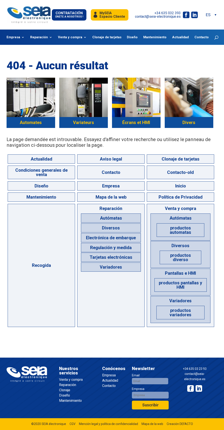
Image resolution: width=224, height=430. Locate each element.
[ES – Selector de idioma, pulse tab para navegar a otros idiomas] (210, 14)
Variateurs (83, 122)
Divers (188, 122)
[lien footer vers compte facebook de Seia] (190, 388)
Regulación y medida (111, 247)
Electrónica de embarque (111, 237)
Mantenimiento (154, 37)
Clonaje (64, 390)
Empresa (13, 37)
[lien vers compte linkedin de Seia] (194, 15)
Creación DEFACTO (180, 424)
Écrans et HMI (136, 122)
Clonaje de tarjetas (106, 37)
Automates (31, 122)
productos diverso (180, 257)
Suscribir (150, 405)
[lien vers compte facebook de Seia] (186, 15)
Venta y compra (70, 37)
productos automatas (180, 230)
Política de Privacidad (181, 197)
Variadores (111, 267)
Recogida (41, 265)
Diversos (111, 228)
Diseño (132, 37)
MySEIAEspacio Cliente (112, 15)
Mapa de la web (111, 197)
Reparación (39, 37)
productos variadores (180, 312)
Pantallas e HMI (180, 273)
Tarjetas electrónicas (111, 257)
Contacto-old (180, 172)
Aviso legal (111, 159)
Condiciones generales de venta (41, 172)
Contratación (69, 14)
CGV (72, 424)
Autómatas (111, 218)
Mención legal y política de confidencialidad (108, 424)
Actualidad (180, 37)
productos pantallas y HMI (180, 285)
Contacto (201, 37)
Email (136, 375)
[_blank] (199, 388)
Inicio (180, 186)
